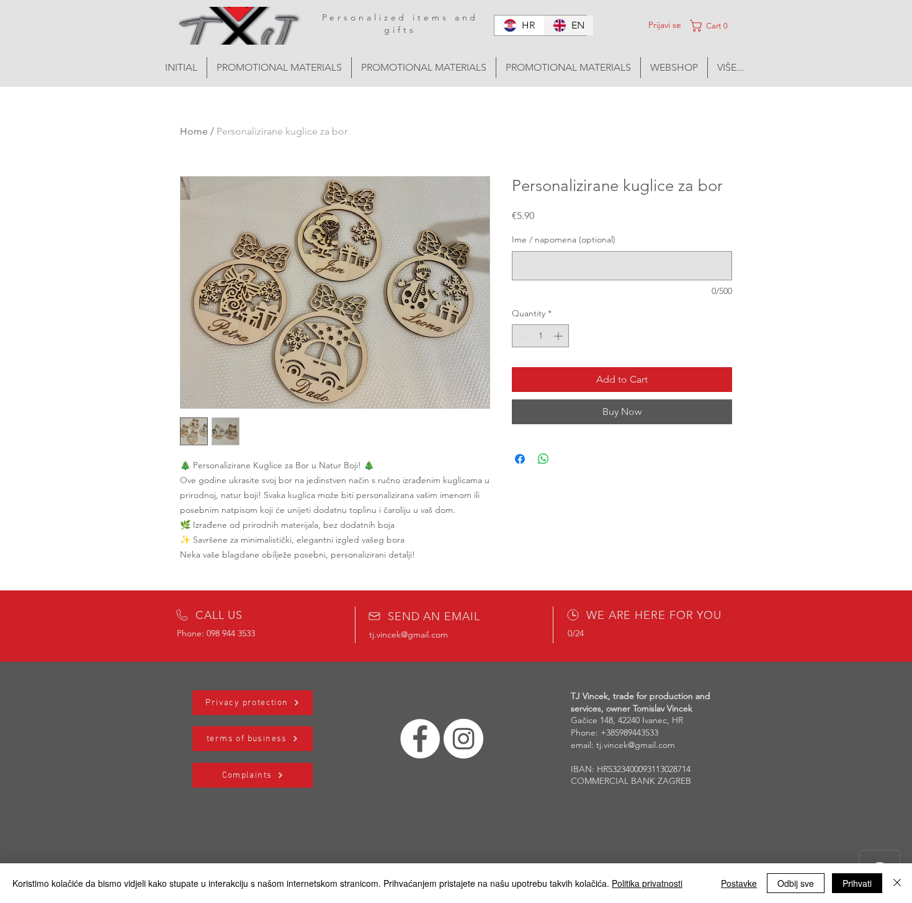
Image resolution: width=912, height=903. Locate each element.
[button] (721, 26)
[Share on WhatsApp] (543, 459)
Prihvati (857, 883)
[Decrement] (521, 336)
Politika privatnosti (647, 883)
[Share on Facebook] (519, 459)
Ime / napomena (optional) (563, 239)
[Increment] (559, 336)
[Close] (897, 883)
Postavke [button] (739, 883)
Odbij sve (795, 883)
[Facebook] (420, 738)
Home (194, 131)
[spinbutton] (540, 336)
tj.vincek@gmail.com (408, 634)
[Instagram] (463, 738)
